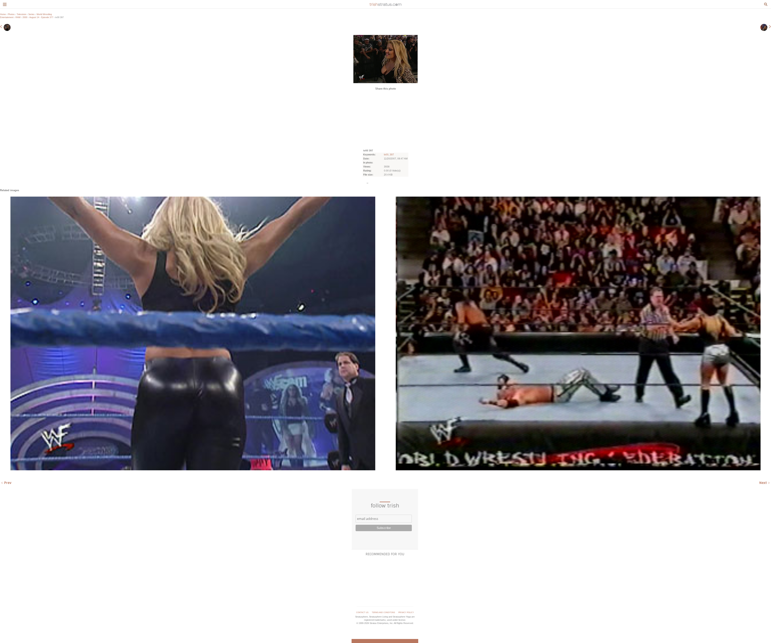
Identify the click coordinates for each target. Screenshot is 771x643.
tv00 (386, 154)
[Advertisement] (385, 119)
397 (392, 154)
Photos (11, 14)
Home (3, 14)
